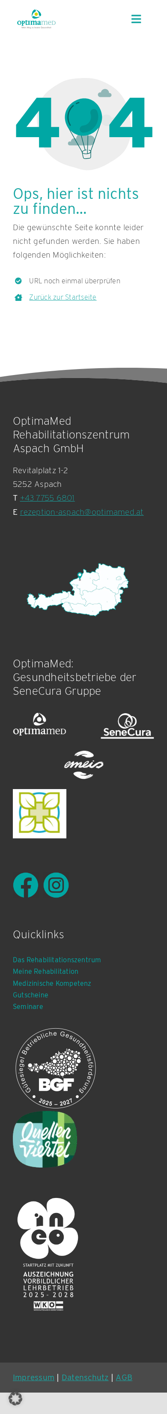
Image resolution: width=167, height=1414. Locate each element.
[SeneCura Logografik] (127, 726)
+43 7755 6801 (47, 498)
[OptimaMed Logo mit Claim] (36, 19)
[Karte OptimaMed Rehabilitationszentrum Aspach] (77, 589)
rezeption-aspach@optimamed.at (82, 512)
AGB (124, 1377)
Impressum (33, 1377)
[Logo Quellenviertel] (45, 1139)
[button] (15, 1398)
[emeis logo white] (83, 765)
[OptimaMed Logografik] (39, 726)
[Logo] (39, 813)
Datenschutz (85, 1377)
